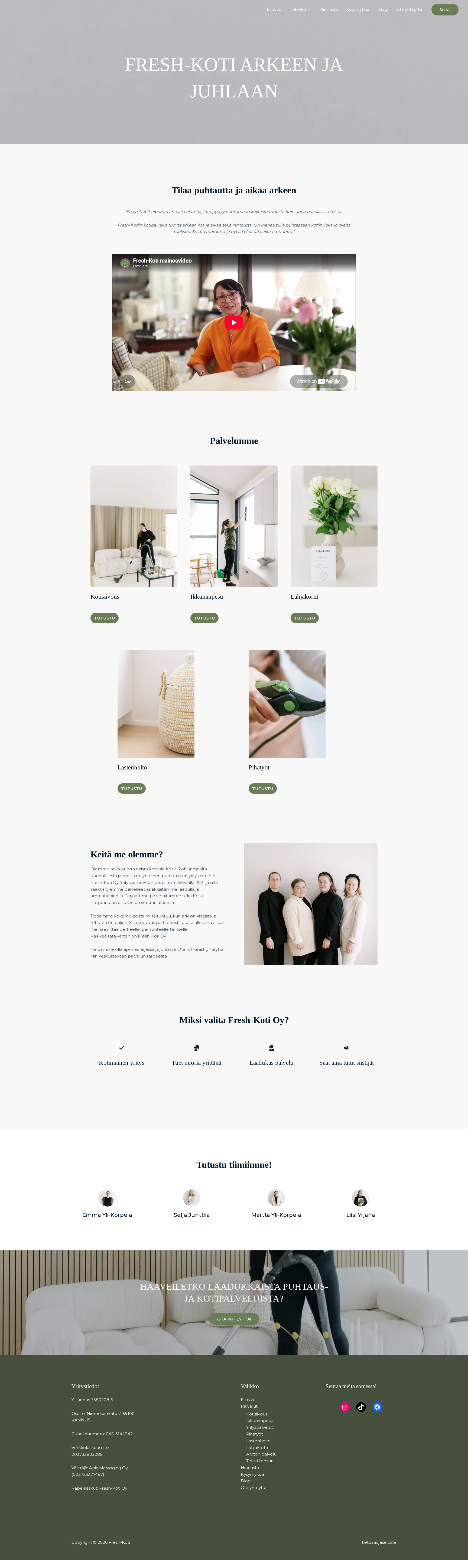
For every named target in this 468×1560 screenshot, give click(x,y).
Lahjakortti (257, 1447)
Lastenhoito (258, 1440)
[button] (308, 9)
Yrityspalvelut (259, 1427)
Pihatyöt (254, 1434)
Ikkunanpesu (259, 1420)
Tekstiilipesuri (259, 1460)
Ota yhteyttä (409, 9)
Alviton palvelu (261, 1454)
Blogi (383, 9)
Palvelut (298, 9)
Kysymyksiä (357, 9)
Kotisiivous (256, 1414)
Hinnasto (329, 9)
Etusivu (274, 9)
